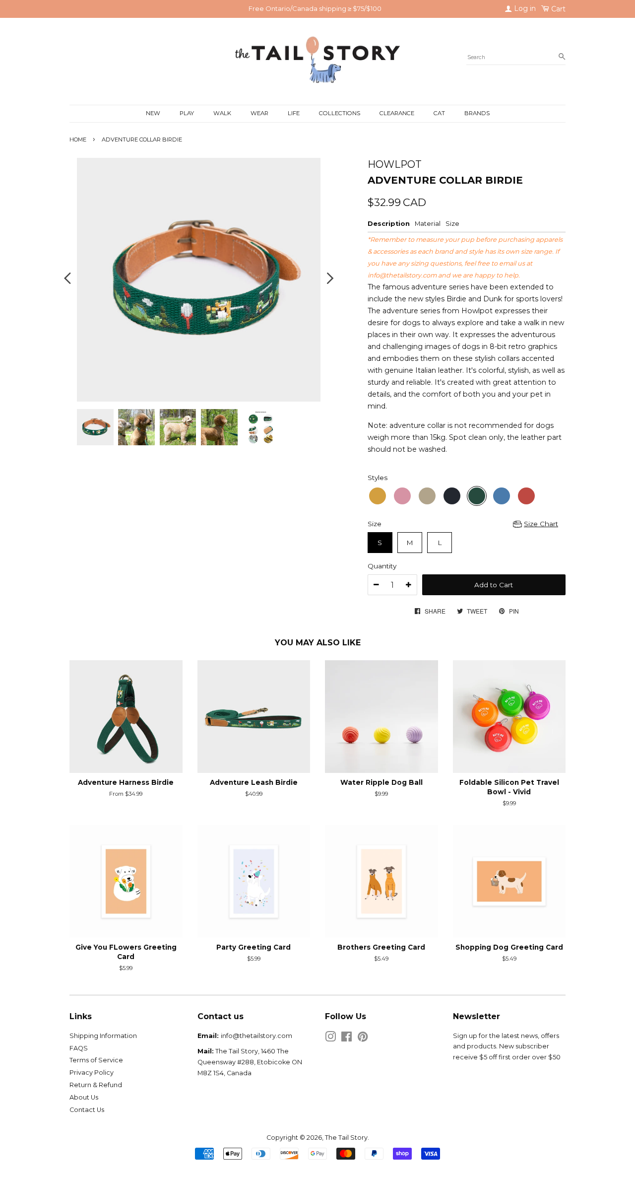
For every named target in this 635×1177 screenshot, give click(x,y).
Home (77, 139)
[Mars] (526, 496)
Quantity (382, 566)
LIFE (294, 113)
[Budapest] (402, 496)
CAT (439, 113)
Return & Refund (95, 1085)
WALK (222, 113)
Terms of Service (96, 1060)
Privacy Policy (91, 1072)
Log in (524, 8)
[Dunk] (427, 496)
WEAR (259, 113)
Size (374, 524)
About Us (83, 1097)
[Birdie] (477, 496)
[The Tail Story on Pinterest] (362, 1038)
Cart (557, 8)
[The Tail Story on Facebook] (346, 1038)
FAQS (78, 1048)
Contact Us (86, 1109)
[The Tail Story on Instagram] (330, 1038)
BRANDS (477, 113)
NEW (153, 113)
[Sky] (501, 496)
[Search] (562, 57)
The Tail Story (346, 1137)
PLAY (187, 113)
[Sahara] (377, 496)
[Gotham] (452, 496)
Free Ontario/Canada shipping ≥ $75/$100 (315, 8)
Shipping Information (103, 1035)
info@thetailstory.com (402, 275)
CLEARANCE (397, 113)
